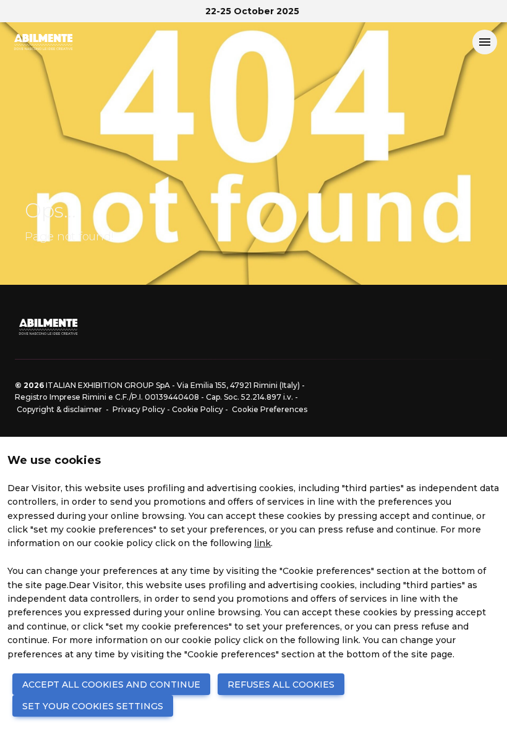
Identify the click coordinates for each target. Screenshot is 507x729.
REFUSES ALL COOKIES (281, 684)
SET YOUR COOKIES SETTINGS (92, 706)
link (262, 543)
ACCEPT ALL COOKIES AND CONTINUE (111, 684)
